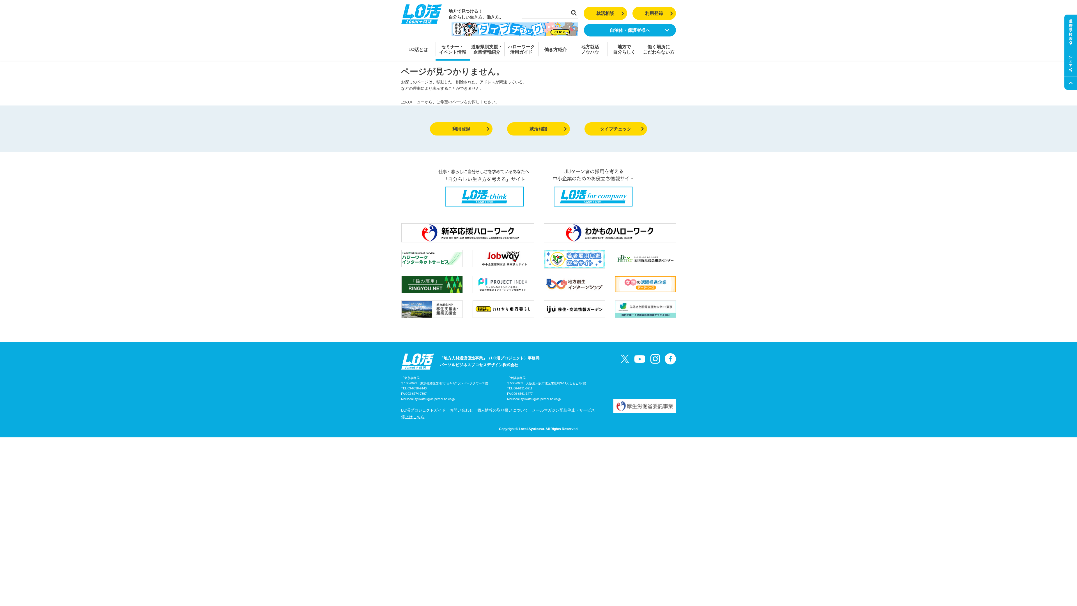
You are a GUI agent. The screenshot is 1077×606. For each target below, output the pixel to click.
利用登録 (654, 13)
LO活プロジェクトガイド (423, 410)
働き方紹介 (555, 49)
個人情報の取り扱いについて (502, 410)
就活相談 (605, 13)
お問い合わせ (461, 410)
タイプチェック (615, 129)
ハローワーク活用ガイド (521, 49)
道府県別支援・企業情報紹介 (487, 49)
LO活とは (418, 49)
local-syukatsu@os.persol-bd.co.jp (431, 399)
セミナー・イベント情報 (452, 49)
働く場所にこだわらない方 (659, 49)
